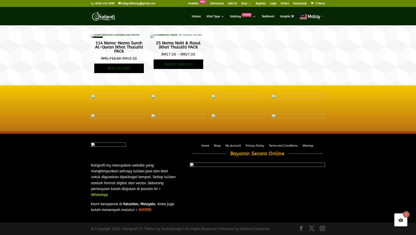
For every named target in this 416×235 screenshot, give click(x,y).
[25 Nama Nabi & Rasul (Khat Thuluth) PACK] (178, 34)
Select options (178, 64)
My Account (233, 145)
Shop (244, 3)
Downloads (300, 3)
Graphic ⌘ (287, 16)
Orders (285, 3)
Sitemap (307, 145)
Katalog (240, 16)
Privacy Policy (255, 145)
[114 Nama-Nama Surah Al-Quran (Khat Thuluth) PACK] (119, 34)
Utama (196, 16)
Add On (232, 3)
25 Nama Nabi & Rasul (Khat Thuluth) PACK (178, 45)
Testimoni (268, 16)
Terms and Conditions (283, 145)
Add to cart (118, 68)
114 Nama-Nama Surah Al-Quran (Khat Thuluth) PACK (119, 47)
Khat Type (213, 16)
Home (205, 145)
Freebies (196, 3)
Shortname (217, 3)
